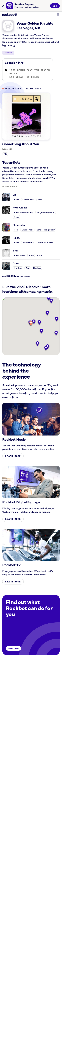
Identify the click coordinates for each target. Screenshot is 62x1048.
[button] (31, 323)
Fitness (8, 52)
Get (55, 5)
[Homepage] (10, 14)
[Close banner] (3, 5)
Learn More (13, 456)
